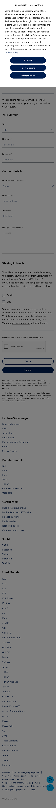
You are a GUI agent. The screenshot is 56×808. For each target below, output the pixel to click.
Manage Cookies (28, 75)
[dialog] (28, 404)
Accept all (28, 60)
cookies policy (11, 52)
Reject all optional (28, 68)
